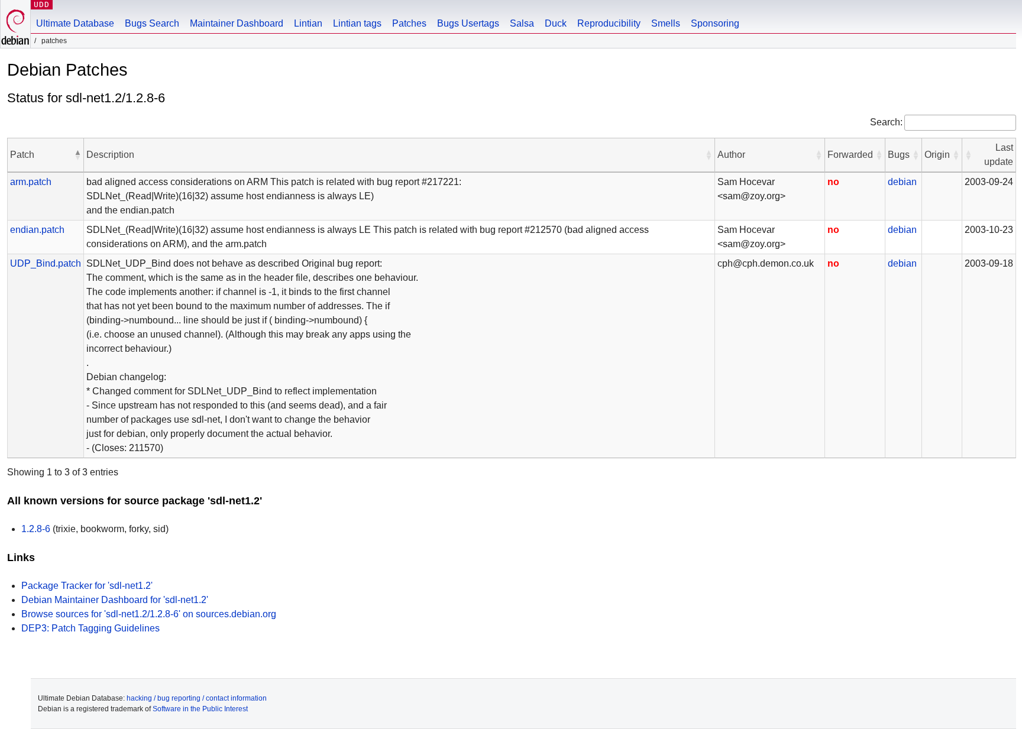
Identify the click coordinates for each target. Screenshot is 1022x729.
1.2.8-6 (35, 529)
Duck (556, 23)
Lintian (308, 23)
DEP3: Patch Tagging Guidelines (90, 628)
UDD (42, 4)
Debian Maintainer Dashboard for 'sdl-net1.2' (114, 600)
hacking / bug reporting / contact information (197, 698)
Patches (409, 23)
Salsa (522, 23)
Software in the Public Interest (200, 709)
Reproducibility (609, 23)
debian (902, 182)
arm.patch (30, 182)
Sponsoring (715, 23)
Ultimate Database (75, 23)
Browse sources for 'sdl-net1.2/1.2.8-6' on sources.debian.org (148, 614)
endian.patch (37, 230)
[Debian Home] (15, 24)
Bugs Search (152, 23)
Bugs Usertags (468, 23)
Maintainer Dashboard (236, 23)
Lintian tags (357, 23)
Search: (886, 122)
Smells (665, 23)
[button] (77, 155)
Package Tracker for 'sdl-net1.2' (87, 586)
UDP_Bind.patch (45, 263)
